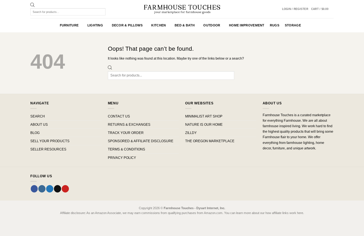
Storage (293, 25)
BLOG (35, 133)
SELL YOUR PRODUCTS (50, 141)
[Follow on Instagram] (42, 188)
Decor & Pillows (127, 25)
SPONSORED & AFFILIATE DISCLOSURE (140, 141)
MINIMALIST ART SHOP (203, 116)
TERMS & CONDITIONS (126, 149)
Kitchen (158, 25)
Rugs (274, 25)
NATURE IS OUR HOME (204, 124)
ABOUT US (39, 124)
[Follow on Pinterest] (65, 188)
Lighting (95, 25)
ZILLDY (191, 133)
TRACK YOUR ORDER (126, 133)
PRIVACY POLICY (122, 158)
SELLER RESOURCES (48, 149)
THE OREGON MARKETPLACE (209, 141)
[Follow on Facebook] (34, 188)
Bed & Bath (185, 25)
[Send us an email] (57, 188)
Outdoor (211, 25)
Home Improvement (246, 25)
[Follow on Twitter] (49, 188)
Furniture (69, 25)
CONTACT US (119, 116)
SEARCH (37, 116)
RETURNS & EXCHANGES (129, 124)
